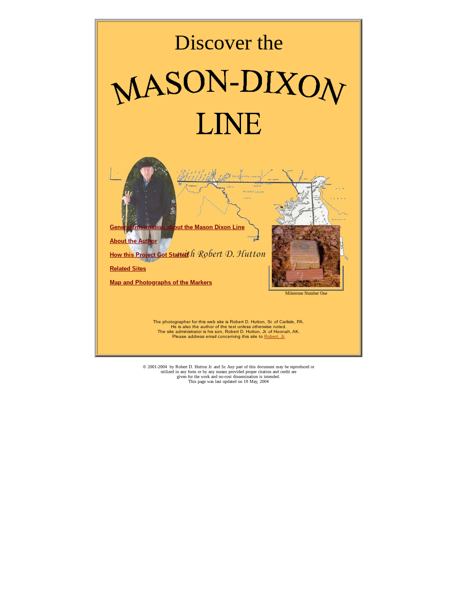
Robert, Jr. (274, 336)
